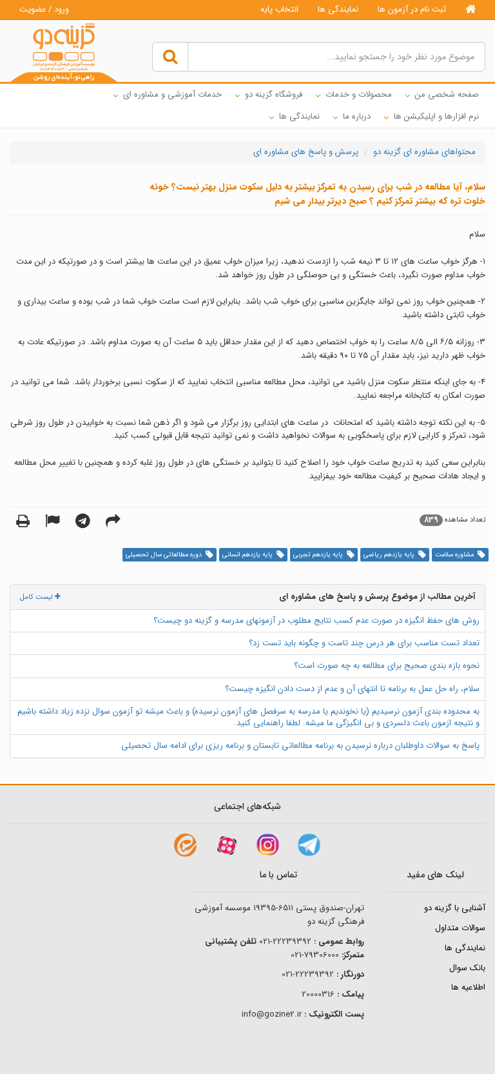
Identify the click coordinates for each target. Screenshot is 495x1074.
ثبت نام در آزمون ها (412, 9)
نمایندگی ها (338, 9)
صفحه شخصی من (447, 94)
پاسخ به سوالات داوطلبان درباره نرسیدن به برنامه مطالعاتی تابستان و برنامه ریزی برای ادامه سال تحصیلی (300, 745)
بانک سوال (467, 968)
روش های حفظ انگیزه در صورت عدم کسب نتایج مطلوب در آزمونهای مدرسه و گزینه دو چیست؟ (316, 620)
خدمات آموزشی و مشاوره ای (172, 94)
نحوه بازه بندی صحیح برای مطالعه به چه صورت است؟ (387, 665)
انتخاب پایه (279, 9)
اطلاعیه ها (468, 987)
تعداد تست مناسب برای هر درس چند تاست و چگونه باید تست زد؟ (364, 643)
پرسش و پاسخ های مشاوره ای (305, 152)
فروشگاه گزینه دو (273, 94)
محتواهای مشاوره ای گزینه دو (424, 152)
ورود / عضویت (44, 9)
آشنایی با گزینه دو (454, 908)
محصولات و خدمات (358, 94)
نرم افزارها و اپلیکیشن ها (436, 116)
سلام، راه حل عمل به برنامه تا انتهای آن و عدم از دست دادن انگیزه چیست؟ (352, 689)
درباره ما (357, 116)
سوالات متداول (460, 928)
